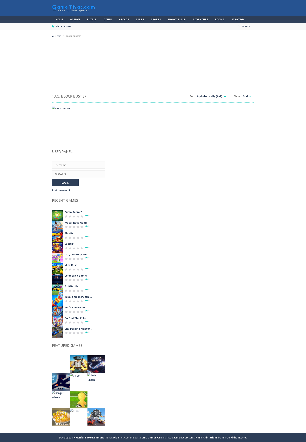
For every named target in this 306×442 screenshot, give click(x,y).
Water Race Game (75, 222)
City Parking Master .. (78, 328)
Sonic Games (148, 437)
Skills (140, 19)
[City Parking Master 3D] (57, 332)
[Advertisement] (153, 65)
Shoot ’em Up (177, 19)
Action (75, 19)
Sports (156, 19)
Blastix (68, 233)
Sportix (68, 243)
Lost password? (61, 190)
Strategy (237, 19)
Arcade (124, 19)
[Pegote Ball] (78, 399)
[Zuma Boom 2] (57, 215)
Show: (237, 96)
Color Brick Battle (75, 275)
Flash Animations (206, 437)
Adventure (200, 19)
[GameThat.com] (73, 7)
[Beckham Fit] (96, 399)
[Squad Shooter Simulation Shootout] (78, 364)
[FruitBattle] (57, 289)
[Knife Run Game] (57, 310)
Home (59, 19)
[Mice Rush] (57, 268)
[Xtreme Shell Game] (61, 417)
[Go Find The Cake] (57, 321)
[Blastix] (57, 236)
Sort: (192, 96)
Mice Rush (70, 265)
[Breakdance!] (61, 364)
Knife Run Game (74, 307)
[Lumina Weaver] (96, 364)
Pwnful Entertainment (89, 437)
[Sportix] (57, 247)
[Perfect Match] (96, 377)
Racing (219, 19)
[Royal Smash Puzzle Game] (57, 300)
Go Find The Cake (75, 318)
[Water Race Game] (57, 226)
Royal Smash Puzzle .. (78, 296)
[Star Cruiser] (61, 381)
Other (107, 19)
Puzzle (91, 19)
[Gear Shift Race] (96, 417)
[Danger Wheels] (61, 395)
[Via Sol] (75, 375)
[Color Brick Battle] (57, 279)
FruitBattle (71, 286)
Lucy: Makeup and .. (77, 254)
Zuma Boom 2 (73, 212)
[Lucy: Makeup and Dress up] (57, 257)
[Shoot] (75, 410)
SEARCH (246, 26)
